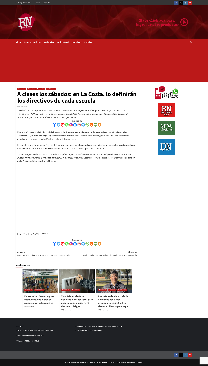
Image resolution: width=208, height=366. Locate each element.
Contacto (46, 3)
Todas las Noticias (32, 42)
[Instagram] (71, 125)
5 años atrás (23, 107)
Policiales (88, 42)
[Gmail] (79, 125)
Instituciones (39, 290)
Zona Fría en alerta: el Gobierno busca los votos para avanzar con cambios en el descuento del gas (77, 301)
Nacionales (49, 42)
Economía (112, 290)
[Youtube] (63, 125)
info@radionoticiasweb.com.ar (91, 330)
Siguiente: (110, 254)
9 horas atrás (67, 310)
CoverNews (126, 362)
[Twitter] (58, 125)
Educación (31, 89)
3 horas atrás (30, 307)
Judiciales (76, 42)
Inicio (38, 3)
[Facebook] (54, 125)
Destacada (21, 89)
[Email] (95, 125)
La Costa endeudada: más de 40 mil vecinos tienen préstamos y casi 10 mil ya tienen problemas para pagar (113, 301)
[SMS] (87, 125)
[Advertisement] (104, 63)
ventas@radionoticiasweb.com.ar (110, 326)
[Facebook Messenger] (75, 125)
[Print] (91, 125)
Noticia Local (63, 42)
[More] (99, 125)
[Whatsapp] (67, 125)
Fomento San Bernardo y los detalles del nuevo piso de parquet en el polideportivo (39, 300)
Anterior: (43, 254)
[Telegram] (83, 125)
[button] (190, 42)
